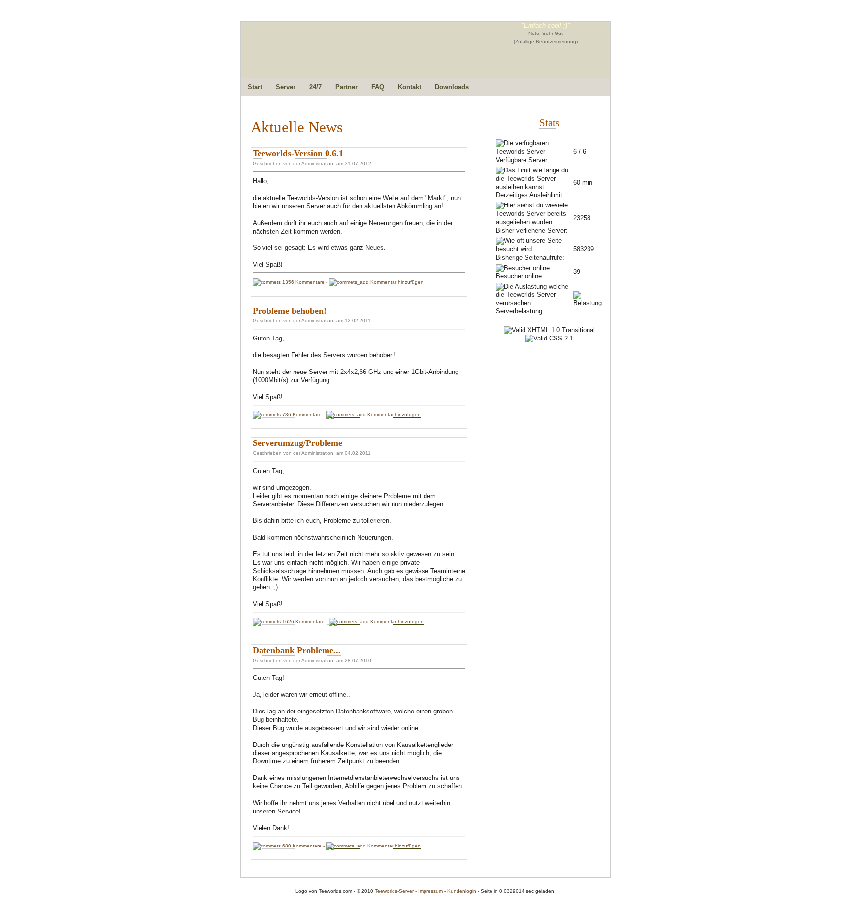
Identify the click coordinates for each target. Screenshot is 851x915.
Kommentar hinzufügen (396, 282)
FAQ (377, 87)
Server (285, 87)
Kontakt (409, 87)
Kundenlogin (461, 891)
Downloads (452, 87)
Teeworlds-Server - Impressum (409, 891)
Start (255, 87)
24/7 (315, 87)
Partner (346, 87)
